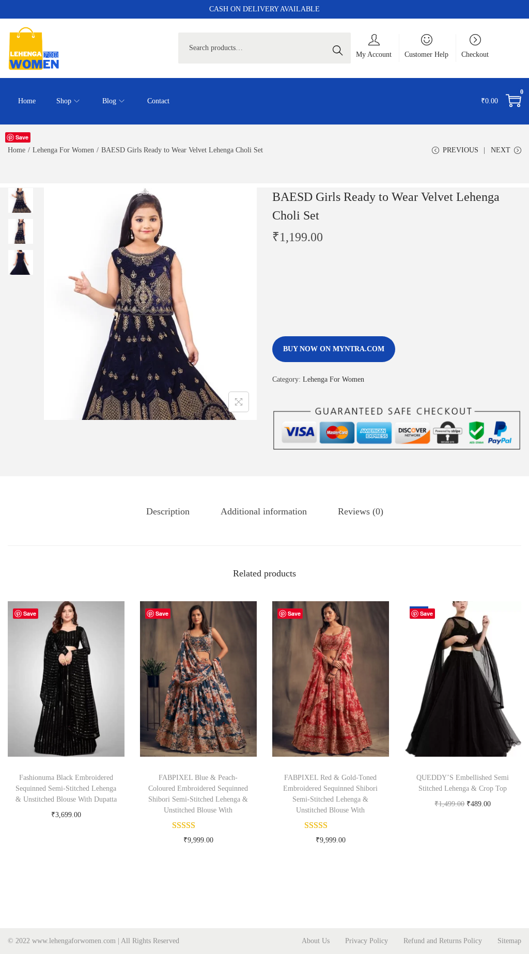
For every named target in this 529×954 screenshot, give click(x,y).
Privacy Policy (366, 941)
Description (168, 511)
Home (16, 150)
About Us (316, 941)
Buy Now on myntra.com (333, 349)
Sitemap (509, 941)
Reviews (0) (360, 511)
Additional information (264, 511)
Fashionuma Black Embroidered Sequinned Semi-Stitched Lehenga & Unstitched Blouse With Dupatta (66, 788)
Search (340, 48)
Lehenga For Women (63, 150)
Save (21, 137)
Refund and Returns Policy (442, 941)
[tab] (168, 511)
